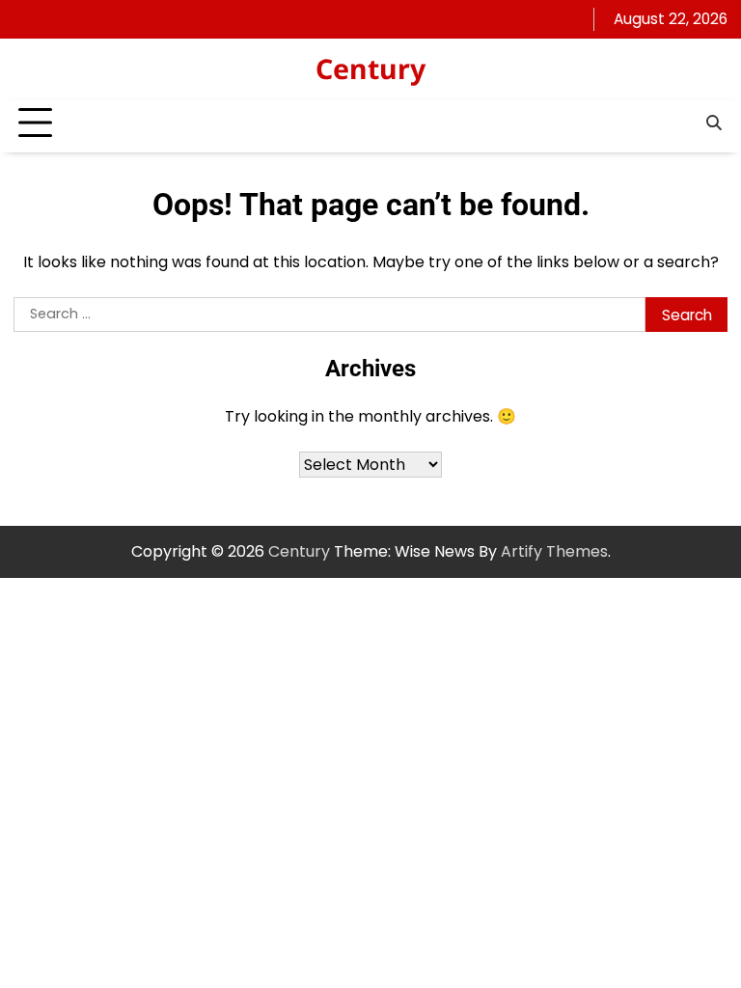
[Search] (713, 123)
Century (370, 68)
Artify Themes (554, 551)
